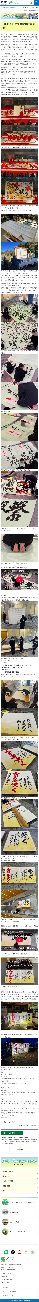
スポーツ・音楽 (8, 1181)
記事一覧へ (20, 1149)
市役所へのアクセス (7, 1273)
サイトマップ (6, 1287)
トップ (2, 7)
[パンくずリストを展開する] (37, 7)
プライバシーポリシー (8, 1295)
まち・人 (6, 1176)
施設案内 (4, 1276)
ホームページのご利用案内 (9, 1291)
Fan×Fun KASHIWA (9, 7)
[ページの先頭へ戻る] (33, 1244)
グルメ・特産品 (8, 1171)
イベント (6, 1190)
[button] (31, 2)
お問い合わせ (5, 1282)
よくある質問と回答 (7, 1279)
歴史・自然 (6, 1186)
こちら (32, 1104)
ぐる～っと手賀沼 (19, 7)
